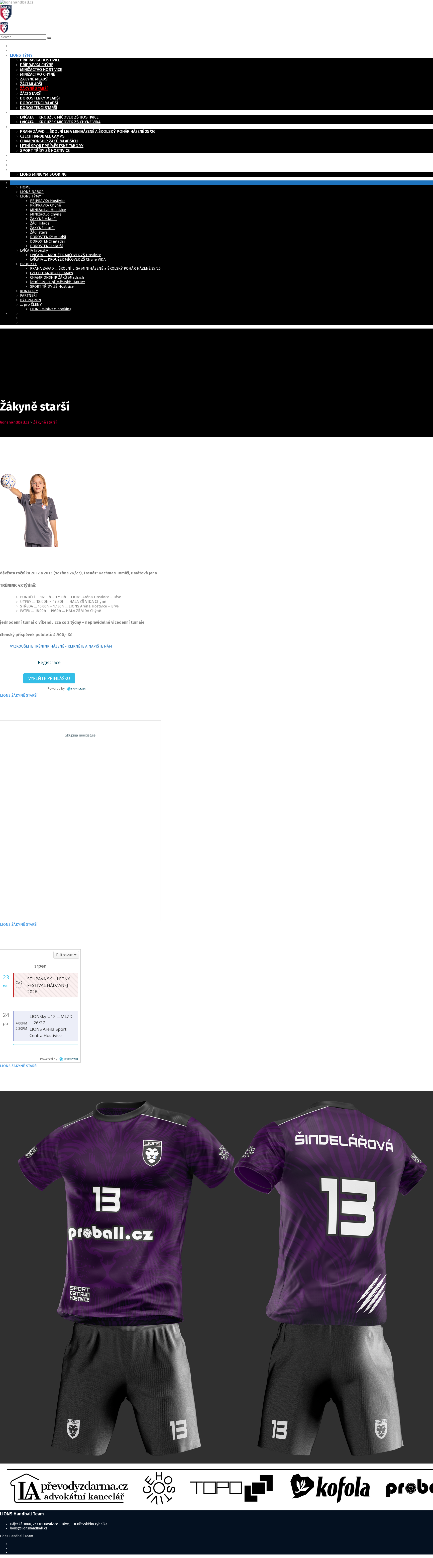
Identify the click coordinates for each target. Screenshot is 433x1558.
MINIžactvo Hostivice (41, 69)
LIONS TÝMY (21, 55)
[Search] (49, 38)
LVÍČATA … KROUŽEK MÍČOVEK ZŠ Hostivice (59, 117)
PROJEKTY (19, 126)
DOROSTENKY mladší (40, 98)
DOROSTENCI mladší (39, 102)
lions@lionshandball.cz (29, 1528)
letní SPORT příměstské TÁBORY (51, 145)
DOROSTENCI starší (38, 107)
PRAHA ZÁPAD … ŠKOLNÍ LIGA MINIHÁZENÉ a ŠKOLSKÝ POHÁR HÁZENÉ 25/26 (88, 131)
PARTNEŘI (18, 160)
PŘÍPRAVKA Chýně (36, 64)
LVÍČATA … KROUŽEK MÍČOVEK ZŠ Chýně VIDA (60, 122)
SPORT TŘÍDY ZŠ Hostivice (45, 150)
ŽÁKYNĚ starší (34, 88)
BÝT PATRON (21, 164)
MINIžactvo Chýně (37, 74)
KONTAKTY (20, 155)
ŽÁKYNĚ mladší (34, 79)
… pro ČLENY (22, 169)
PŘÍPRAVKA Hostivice (40, 60)
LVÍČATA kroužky (26, 112)
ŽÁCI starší (30, 93)
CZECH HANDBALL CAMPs (42, 136)
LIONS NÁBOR (22, 50)
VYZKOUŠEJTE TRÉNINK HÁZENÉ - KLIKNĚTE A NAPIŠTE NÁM (61, 646)
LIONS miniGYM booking (43, 174)
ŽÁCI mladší (31, 83)
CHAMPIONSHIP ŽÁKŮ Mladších (49, 141)
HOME (15, 45)
